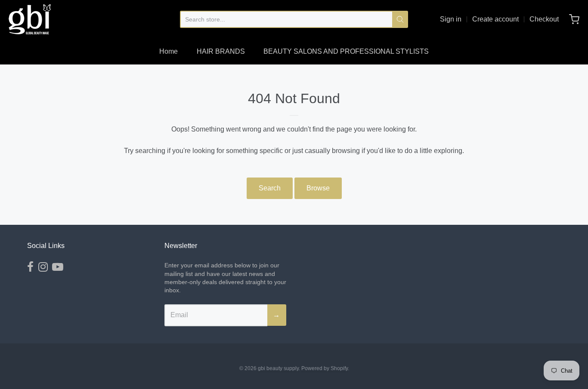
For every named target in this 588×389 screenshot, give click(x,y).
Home (168, 51)
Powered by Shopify (324, 368)
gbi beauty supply (278, 368)
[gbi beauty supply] (30, 19)
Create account (495, 19)
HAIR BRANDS (221, 51)
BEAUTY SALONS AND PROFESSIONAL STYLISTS (346, 51)
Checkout (544, 19)
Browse (318, 188)
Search (270, 188)
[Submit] (400, 19)
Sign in (450, 19)
